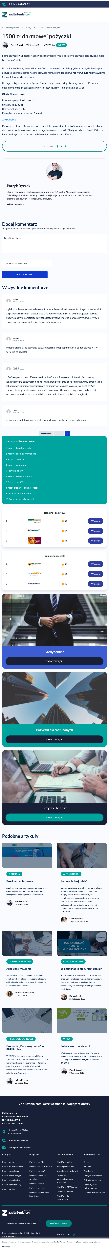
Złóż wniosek (9, 119)
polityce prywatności (92, 1242)
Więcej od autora (15, 203)
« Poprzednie (46, 433)
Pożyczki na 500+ (16, 482)
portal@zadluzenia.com (19, 1147)
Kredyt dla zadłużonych (19, 448)
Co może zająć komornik (19, 493)
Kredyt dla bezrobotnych (20, 476)
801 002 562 (24, 4)
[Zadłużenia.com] (16, 14)
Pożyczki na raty (15, 470)
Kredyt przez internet (18, 465)
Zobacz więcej (54, 661)
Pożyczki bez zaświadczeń (21, 499)
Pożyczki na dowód (17, 459)
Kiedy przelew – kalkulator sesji (23, 487)
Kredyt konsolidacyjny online (22, 453)
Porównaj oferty (58, 1223)
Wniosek (95, 521)
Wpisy (61, 45)
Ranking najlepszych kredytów (22, 1223)
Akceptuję (6, 1246)
